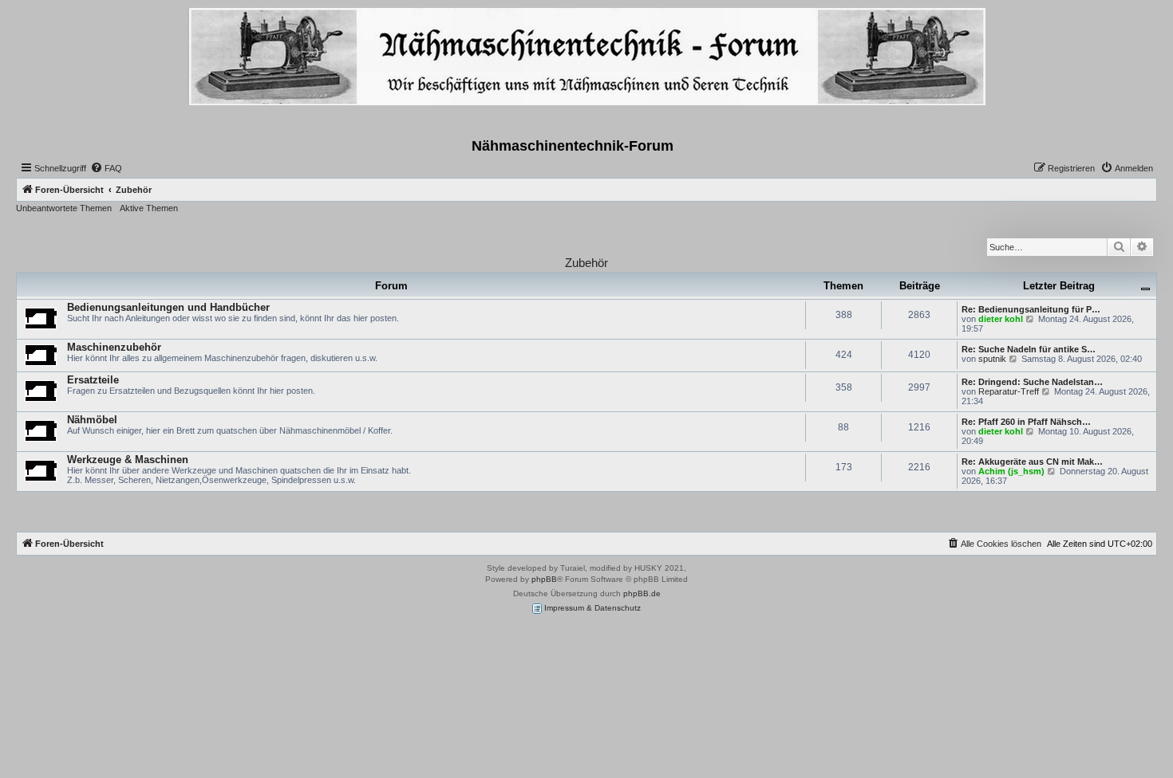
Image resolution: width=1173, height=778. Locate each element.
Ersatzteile (93, 380)
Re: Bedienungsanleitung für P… (1031, 309)
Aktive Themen (149, 208)
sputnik (992, 358)
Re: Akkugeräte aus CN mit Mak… (1032, 461)
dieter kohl (1000, 319)
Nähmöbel (92, 420)
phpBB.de (642, 593)
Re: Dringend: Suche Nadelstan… (1032, 382)
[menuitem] (106, 168)
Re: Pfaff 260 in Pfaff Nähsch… (1026, 421)
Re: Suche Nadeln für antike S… (1029, 349)
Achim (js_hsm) (1011, 471)
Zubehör (586, 262)
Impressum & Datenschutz (591, 607)
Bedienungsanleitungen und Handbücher (168, 307)
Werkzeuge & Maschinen (127, 460)
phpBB (544, 579)
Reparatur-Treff (1008, 391)
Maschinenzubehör (114, 347)
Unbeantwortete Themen (64, 208)
